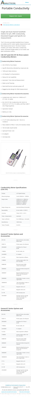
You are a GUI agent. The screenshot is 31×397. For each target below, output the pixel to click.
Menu (27, 2)
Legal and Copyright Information (9, 391)
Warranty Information (24, 391)
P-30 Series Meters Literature (11, 24)
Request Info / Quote (15, 16)
